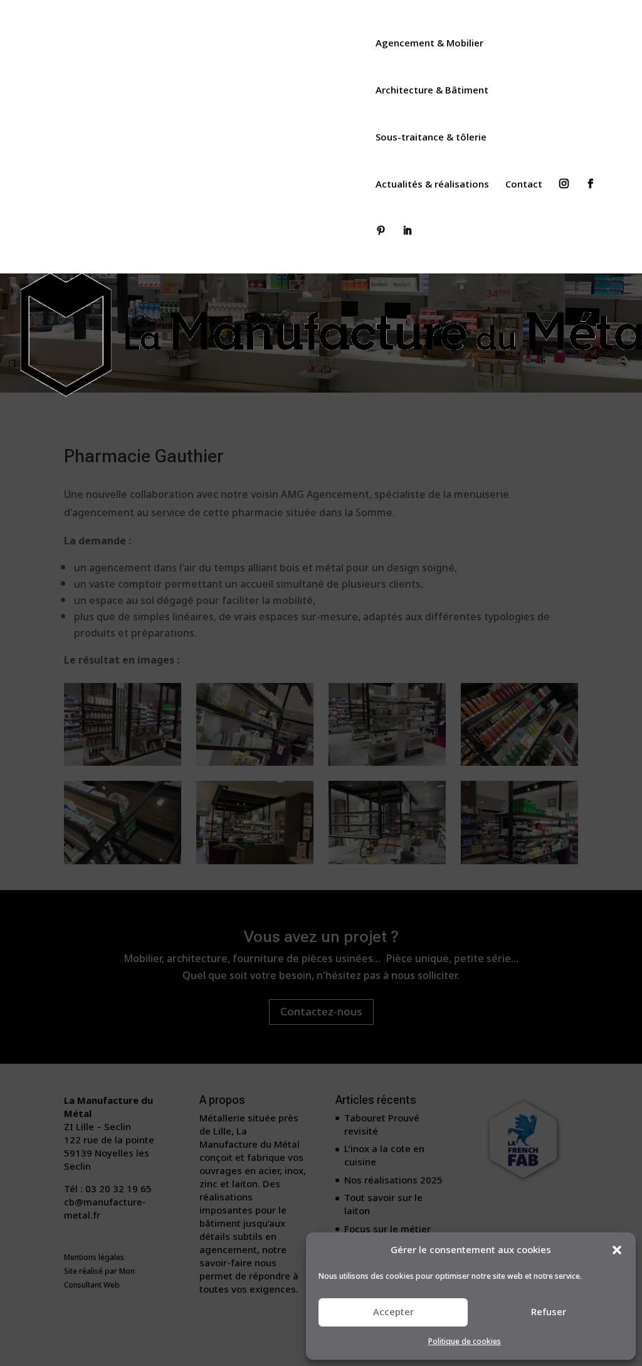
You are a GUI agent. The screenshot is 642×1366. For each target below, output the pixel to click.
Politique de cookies (464, 1342)
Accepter (393, 1312)
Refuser (548, 1312)
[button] (617, 1250)
